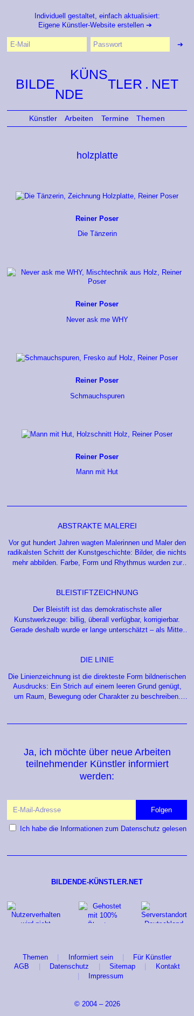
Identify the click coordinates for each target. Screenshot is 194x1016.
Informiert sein (90, 957)
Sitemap (122, 966)
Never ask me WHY (97, 312)
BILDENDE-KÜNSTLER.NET (97, 882)
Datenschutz (69, 966)
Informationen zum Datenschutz (110, 829)
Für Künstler (152, 957)
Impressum (105, 976)
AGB (21, 966)
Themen (150, 118)
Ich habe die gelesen (103, 829)
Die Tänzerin (97, 226)
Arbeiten (79, 118)
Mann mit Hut (97, 464)
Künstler (43, 118)
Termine (115, 118)
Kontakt (168, 966)
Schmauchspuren (97, 388)
